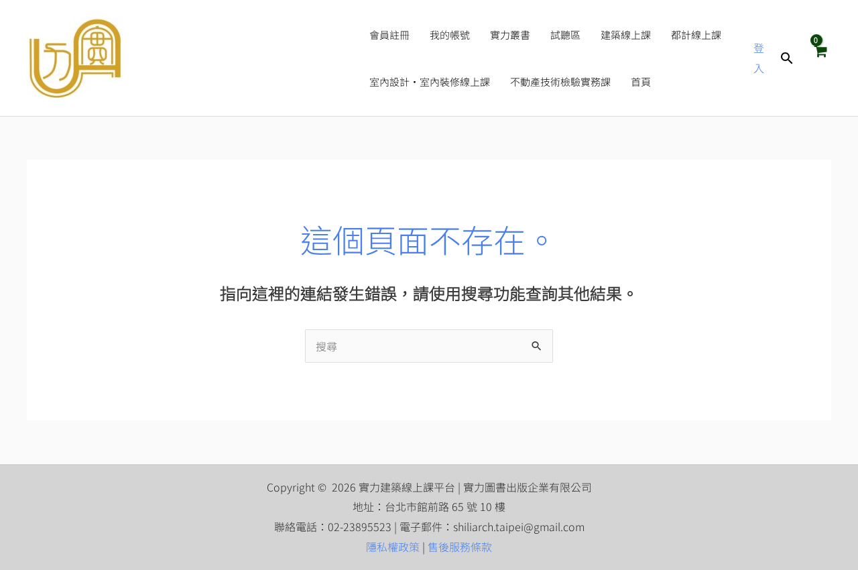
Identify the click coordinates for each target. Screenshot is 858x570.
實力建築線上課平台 (240, 58)
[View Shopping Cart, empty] (819, 58)
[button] (787, 58)
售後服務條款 (460, 546)
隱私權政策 (393, 546)
